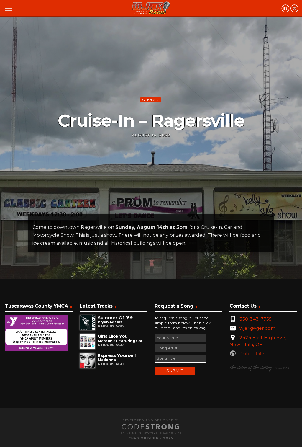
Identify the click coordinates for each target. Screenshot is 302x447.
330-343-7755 (255, 319)
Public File (251, 353)
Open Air (150, 100)
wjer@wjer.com (257, 328)
